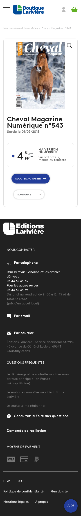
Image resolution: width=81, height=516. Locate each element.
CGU (20, 481)
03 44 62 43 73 (17, 281)
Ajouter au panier (28, 178)
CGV (6, 481)
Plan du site (59, 491)
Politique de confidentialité (23, 491)
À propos (41, 502)
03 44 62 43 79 (17, 290)
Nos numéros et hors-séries (20, 28)
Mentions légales (16, 502)
